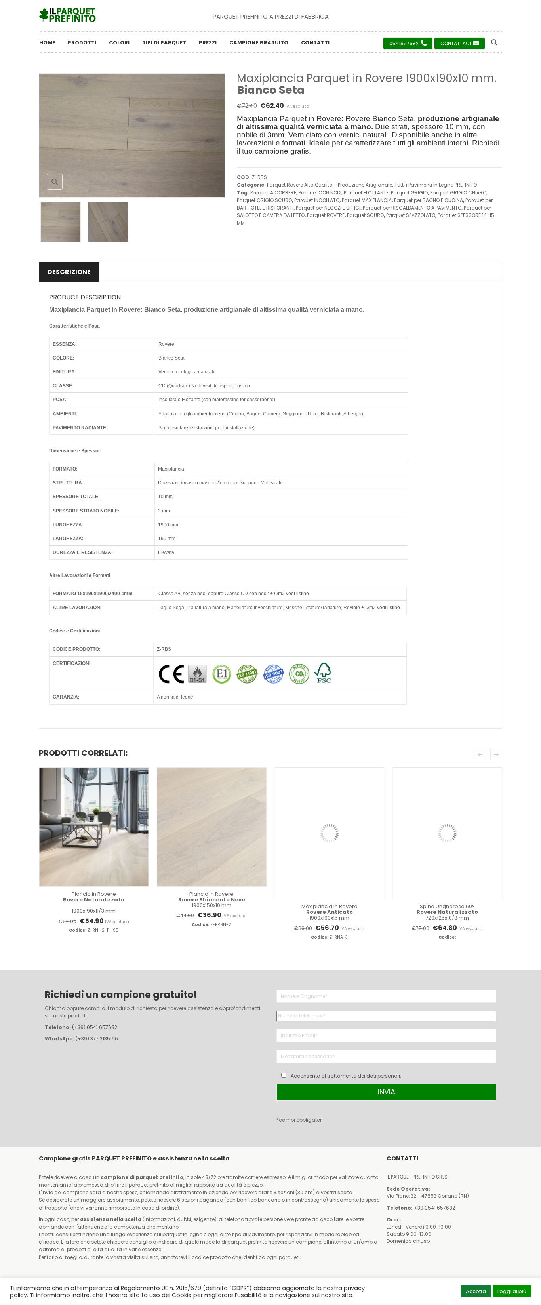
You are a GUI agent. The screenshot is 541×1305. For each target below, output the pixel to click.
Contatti (315, 42)
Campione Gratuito (258, 42)
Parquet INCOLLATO (316, 200)
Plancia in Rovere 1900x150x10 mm (211, 899)
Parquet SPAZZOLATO (410, 215)
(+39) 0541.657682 (94, 1027)
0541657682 (404, 43)
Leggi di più (511, 1291)
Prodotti (82, 42)
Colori (119, 42)
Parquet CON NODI (320, 192)
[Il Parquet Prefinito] (67, 15)
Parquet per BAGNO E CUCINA (428, 200)
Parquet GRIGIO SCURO (264, 200)
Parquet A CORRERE (273, 192)
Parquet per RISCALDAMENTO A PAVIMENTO (412, 207)
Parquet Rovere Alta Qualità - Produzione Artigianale (329, 184)
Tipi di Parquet (164, 42)
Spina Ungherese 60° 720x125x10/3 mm (447, 912)
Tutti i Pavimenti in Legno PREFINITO (435, 184)
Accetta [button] (476, 1291)
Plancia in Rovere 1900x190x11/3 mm (93, 902)
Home (47, 42)
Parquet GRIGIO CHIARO (458, 192)
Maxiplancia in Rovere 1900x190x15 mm (329, 912)
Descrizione (69, 271)
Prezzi (208, 42)
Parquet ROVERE (326, 215)
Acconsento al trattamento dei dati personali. (346, 1076)
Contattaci (456, 43)
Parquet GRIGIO (409, 192)
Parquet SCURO (365, 215)
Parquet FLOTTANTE (366, 192)
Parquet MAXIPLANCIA (367, 200)
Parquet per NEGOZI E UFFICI (328, 207)
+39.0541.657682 (434, 1207)
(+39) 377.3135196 (97, 1038)
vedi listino (297, 593)
